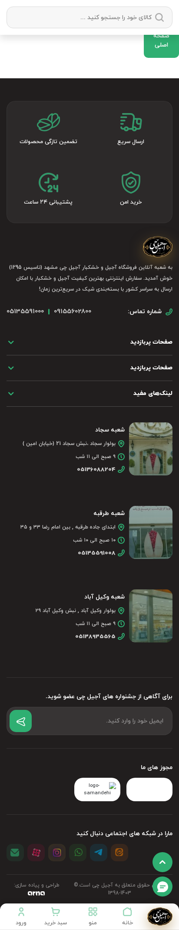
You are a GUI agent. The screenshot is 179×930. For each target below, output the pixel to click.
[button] (93, 916)
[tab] (89, 342)
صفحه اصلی (161, 40)
